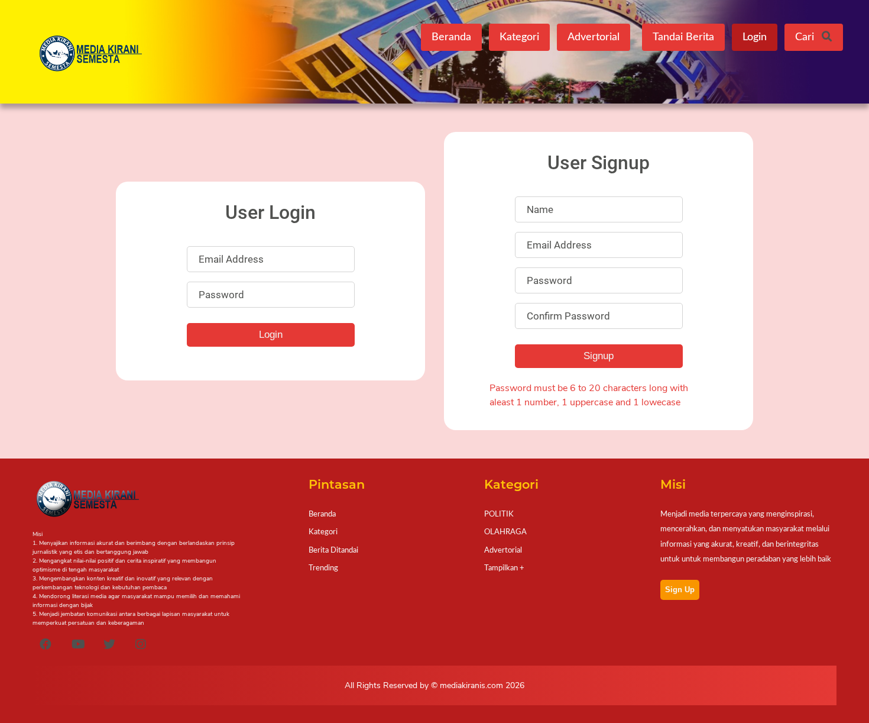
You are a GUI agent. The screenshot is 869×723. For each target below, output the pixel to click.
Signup (598, 356)
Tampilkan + (504, 568)
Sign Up (680, 589)
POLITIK (499, 514)
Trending (323, 568)
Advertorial (594, 37)
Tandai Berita (683, 37)
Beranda (451, 37)
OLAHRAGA (505, 531)
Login (754, 37)
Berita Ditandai (333, 550)
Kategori (519, 37)
